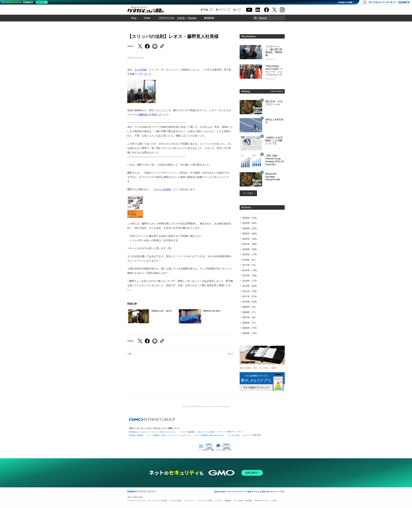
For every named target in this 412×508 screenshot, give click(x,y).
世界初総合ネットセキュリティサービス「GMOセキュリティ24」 (153, 432)
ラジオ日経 (141, 69)
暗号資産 (248, 500)
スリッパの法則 (162, 189)
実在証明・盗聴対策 (136, 435)
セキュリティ (189, 500)
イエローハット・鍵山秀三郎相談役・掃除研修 (273, 51)
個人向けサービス (261, 500)
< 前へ (129, 354)
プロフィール (166, 18)
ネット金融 (238, 500)
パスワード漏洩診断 (187, 432)
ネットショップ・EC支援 (157, 500)
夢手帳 (204, 9)
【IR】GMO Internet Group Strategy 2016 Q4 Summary (274, 160)
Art (234, 9)
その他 (273, 500)
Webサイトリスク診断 (206, 432)
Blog (133, 18)
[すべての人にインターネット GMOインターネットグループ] (389, 2)
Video (147, 18)
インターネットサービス (136, 500)
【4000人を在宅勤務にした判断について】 (274, 140)
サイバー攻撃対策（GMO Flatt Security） (210, 435)
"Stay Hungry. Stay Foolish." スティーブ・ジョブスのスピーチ (274, 70)
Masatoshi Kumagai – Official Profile (272, 176)
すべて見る (248, 193)
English (192, 18)
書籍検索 (209, 18)
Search (263, 18)
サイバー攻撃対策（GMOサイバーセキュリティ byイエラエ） (169, 435)
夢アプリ (221, 9)
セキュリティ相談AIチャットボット (230, 432)
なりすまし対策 (234, 435)
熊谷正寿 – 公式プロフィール (274, 103)
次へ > (230, 354)
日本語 (181, 18)
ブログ (205, 281)
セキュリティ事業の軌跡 (252, 435)
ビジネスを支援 (175, 500)
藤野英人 (144, 114)
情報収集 (228, 500)
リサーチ (218, 500)
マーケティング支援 (204, 500)
